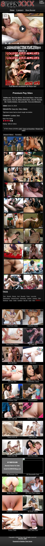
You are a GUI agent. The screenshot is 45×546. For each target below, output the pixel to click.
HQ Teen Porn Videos (33, 493)
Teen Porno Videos (12, 344)
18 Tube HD (33, 344)
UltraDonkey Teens (32, 381)
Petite (14, 300)
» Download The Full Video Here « (22, 49)
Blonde (14, 296)
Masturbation (6, 298)
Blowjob (9, 296)
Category (20, 10)
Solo (33, 300)
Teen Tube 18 (12, 418)
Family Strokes (12, 102)
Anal (18, 296)
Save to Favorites (29, 129)
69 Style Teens (33, 511)
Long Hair (33, 296)
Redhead (5, 300)
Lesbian (13, 115)
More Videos (23, 109)
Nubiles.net (7, 97)
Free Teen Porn (33, 530)
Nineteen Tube (12, 400)
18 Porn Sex (12, 381)
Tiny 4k (33, 100)
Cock (30, 300)
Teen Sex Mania (17, 97)
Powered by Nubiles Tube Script (22, 541)
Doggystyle (23, 298)
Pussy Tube (12, 530)
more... (38, 300)
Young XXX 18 (12, 437)
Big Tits (25, 300)
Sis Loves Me (22, 102)
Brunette (23, 296)
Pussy (28, 296)
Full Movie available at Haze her (22, 86)
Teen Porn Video (32, 418)
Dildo (39, 298)
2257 (20, 129)
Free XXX (33, 363)
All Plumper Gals (12, 474)
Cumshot (20, 300)
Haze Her (15, 109)
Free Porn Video (12, 326)
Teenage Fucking (12, 511)
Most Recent (30, 10)
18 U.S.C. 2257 (22, 538)
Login (41, 1)
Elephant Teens (33, 326)
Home (12, 10)
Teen (18, 115)
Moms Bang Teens (24, 100)
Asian (10, 300)
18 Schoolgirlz (33, 400)
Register (41, 3)
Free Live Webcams (34, 102)
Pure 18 (14, 100)
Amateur (35, 298)
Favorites (18, 135)
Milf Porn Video (33, 456)
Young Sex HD (12, 456)
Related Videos (8, 135)
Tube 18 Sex (32, 437)
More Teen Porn (12, 493)
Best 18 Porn (12, 363)
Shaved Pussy (15, 298)
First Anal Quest (28, 97)
